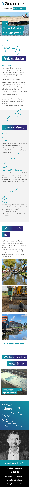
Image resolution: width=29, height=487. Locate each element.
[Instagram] (10, 472)
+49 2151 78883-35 (11, 424)
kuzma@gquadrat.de (7, 426)
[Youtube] (14, 472)
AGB (20, 484)
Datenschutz (20, 476)
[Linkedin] (18, 472)
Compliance (11, 484)
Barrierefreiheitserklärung (15, 480)
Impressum (8, 476)
